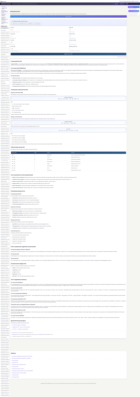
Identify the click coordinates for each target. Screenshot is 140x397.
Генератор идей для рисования (5, 383)
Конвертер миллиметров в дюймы (5, 335)
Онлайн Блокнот (4, 337)
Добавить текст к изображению (5, 73)
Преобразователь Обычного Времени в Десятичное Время (5, 179)
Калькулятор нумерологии (5, 174)
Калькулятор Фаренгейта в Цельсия (5, 71)
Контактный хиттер (23, 23)
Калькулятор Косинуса (5, 249)
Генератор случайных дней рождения (5, 131)
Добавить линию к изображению (5, 272)
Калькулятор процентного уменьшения (5, 356)
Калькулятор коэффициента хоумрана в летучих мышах (22, 356)
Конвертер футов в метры (5, 100)
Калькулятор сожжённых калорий (5, 193)
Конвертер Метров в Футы (5, 299)
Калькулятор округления (5, 287)
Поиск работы (3, 30)
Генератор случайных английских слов (5, 224)
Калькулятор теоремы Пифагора (5, 229)
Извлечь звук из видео (5, 80)
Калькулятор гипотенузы (5, 176)
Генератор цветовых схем (5, 227)
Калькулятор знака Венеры (5, 37)
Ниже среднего (37, 23)
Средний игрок (30, 23)
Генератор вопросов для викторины (5, 395)
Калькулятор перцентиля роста (5, 157)
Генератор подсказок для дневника (5, 385)
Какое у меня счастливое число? (5, 153)
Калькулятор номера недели (5, 256)
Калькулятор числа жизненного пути (5, 49)
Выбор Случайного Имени (5, 301)
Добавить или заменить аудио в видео (5, 68)
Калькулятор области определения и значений (5, 104)
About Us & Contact (87, 383)
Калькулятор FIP (15, 362)
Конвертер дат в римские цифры (5, 309)
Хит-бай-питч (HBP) (72, 40)
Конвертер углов (4, 237)
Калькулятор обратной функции (5, 258)
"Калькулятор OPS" (15, 334)
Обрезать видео (4, 181)
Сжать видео (3, 54)
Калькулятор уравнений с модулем (5, 294)
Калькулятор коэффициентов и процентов (5, 268)
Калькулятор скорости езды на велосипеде (5, 212)
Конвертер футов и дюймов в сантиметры (5, 38)
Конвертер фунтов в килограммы (5, 64)
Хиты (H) (12, 27)
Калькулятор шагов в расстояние (5, 318)
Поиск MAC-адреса (4, 196)
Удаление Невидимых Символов (5, 364)
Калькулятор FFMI (4, 246)
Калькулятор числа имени (5, 85)
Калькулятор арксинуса (5, 143)
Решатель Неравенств (5, 208)
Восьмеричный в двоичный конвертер (5, 261)
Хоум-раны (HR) (72, 33)
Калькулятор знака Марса (5, 102)
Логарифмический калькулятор (5, 167)
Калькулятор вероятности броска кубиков (5, 200)
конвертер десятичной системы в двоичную (5, 282)
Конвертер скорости (4, 313)
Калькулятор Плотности (5, 321)
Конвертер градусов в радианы (5, 263)
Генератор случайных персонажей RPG (5, 184)
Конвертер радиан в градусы (5, 213)
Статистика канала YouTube (5, 222)
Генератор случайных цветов (5, 95)
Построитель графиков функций (5, 62)
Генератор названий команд (5, 296)
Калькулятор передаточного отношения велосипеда (5, 361)
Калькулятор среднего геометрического (5, 330)
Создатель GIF (3, 83)
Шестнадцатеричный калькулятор (5, 354)
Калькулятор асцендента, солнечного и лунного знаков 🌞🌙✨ (5, 35)
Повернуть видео (4, 93)
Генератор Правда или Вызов (5, 244)
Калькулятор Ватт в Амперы (5, 155)
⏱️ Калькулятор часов (5, 97)
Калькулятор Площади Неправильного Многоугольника (5, 129)
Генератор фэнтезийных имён (5, 380)
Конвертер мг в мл (4, 133)
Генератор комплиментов (5, 388)
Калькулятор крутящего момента (5, 186)
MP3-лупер (3, 81)
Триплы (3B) (13, 33)
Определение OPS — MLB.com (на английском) (21, 327)
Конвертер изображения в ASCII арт (5, 140)
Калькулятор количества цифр (5, 289)
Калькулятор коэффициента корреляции (5, 359)
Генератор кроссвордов (5, 141)
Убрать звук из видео (4, 69)
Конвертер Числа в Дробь (5, 239)
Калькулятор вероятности (5, 371)
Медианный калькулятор (5, 292)
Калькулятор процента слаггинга (18, 368)
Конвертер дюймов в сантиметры (5, 52)
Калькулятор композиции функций (5, 217)
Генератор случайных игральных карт (5, 169)
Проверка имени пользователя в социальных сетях (5, 119)
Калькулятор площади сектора (5, 344)
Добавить (116, 3)
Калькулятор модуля (4, 368)
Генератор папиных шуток (5, 392)
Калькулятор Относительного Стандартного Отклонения (5, 105)
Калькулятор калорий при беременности (5, 162)
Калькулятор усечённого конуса (5, 332)
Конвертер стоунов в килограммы (5, 352)
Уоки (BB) (12, 40)
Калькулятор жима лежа (5, 172)
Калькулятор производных (5, 136)
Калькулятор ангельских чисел (5, 32)
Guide (69, 383)
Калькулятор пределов (5, 280)
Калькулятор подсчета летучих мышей (19, 372)
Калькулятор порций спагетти (5, 306)
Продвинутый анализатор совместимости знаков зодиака (5, 285)
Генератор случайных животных (5, 164)
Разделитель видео (4, 74)
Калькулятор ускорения (5, 369)
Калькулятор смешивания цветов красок (5, 150)
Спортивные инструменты (6, 3)
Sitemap (63, 383)
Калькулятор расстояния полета (5, 201)
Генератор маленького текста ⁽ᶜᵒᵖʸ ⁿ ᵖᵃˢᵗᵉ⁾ (5, 112)
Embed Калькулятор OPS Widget (122, 56)
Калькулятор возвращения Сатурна (5, 215)
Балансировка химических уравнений (5, 188)
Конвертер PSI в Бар (4, 308)
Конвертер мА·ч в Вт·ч (5, 76)
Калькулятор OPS (15, 366)
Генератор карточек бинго (5, 165)
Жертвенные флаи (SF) (73, 46)
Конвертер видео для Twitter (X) (5, 373)
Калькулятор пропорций (5, 177)
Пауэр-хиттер (15, 23)
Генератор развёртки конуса (5, 152)
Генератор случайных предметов (5, 117)
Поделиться (122, 3)
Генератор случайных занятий (5, 345)
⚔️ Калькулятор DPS (4, 316)
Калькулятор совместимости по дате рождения (5, 33)
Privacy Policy (81, 383)
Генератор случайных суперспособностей (5, 59)
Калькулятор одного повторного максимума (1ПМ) (5, 311)
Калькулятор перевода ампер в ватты (5, 328)
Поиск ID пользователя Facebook (5, 220)
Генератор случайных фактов (5, 393)
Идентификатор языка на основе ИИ (5, 265)
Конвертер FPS (3, 42)
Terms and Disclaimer (74, 383)
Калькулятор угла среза (5, 86)
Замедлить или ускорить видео (5, 56)
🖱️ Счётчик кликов (4, 160)
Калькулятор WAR (15, 374)
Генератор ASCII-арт (4, 357)
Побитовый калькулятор (5, 232)
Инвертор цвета (4, 366)
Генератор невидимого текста (5, 320)
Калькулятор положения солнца (5, 124)
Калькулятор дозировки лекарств (5, 225)
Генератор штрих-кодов (5, 109)
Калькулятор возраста (5, 198)
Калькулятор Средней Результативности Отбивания (21, 358)
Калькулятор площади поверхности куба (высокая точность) (5, 304)
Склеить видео (3, 45)
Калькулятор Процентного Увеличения (5, 114)
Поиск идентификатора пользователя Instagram (5, 61)
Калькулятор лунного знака (5, 66)
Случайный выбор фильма (5, 260)
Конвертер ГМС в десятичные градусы (5, 333)
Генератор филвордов (5, 78)
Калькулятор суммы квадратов (5, 273)
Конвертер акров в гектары (5, 203)
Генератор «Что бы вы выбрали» (5, 270)
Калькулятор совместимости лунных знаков (5, 116)
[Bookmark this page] (127, 3)
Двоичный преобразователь (5, 347)
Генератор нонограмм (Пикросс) (5, 189)
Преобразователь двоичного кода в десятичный (5, 148)
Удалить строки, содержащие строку (5, 88)
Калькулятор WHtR (4, 241)
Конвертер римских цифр (5, 90)
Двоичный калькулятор (5, 205)
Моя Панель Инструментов (132, 14)
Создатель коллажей (4, 275)
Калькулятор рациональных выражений (5, 323)
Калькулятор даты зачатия (5, 340)
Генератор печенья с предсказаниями (5, 381)
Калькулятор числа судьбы (5, 50)
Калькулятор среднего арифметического (5, 342)
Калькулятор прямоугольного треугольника (5, 234)
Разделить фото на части (5, 47)
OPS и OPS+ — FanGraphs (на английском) (20, 329)
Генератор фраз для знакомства (5, 390)
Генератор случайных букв (5, 325)
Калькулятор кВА (4, 284)
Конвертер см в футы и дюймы (5, 40)
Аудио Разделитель (4, 57)
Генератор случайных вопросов (5, 107)
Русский (94, 383)
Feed (66, 383)
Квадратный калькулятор (5, 277)
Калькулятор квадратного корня (5, 145)
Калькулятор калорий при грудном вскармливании (5, 236)
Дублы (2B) (71, 27)
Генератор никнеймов (5, 376)
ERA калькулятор (15, 360)
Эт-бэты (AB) (13, 46)
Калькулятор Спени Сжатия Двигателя (5, 128)
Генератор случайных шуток (5, 297)
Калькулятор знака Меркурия (5, 248)
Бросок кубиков (4, 126)
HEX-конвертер (3, 210)
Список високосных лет (5, 121)
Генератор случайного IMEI (5, 251)
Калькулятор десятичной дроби (5, 253)
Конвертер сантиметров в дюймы (5, 92)
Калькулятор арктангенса (5, 349)
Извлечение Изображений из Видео (5, 44)
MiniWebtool (41, 334)
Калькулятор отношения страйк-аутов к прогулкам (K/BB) (22, 370)
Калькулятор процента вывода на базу (19, 364)
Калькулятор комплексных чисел (5, 191)
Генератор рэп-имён (4, 378)
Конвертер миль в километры (5, 138)
